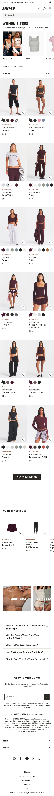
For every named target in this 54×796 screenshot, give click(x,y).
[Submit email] (47, 697)
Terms (27, 789)
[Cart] (44, 8)
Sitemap (27, 772)
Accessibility (27, 780)
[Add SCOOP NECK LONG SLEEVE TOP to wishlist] (50, 307)
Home (5, 66)
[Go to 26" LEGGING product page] (35, 527)
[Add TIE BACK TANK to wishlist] (23, 375)
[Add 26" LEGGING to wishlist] (44, 533)
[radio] (3, 120)
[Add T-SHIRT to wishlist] (23, 113)
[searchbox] (29, 15)
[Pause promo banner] (50, 2)
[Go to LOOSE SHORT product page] (12, 527)
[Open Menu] (50, 8)
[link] (17, 598)
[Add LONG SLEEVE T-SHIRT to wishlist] (50, 440)
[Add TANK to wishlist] (50, 113)
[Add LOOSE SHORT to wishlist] (20, 533)
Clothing (13, 66)
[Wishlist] (39, 8)
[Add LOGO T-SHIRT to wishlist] (23, 178)
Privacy (27, 784)
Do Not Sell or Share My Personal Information (27, 793)
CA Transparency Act (27, 776)
